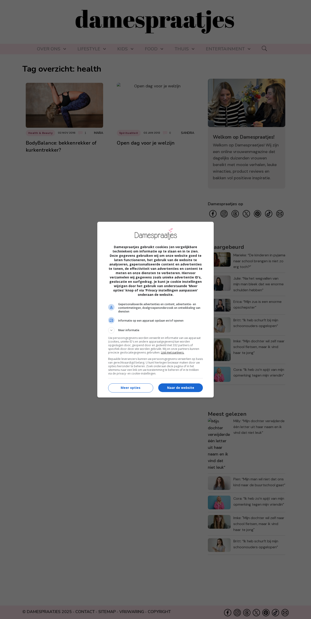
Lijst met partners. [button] (172, 352)
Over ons (48, 49)
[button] (155, 330)
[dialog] (155, 310)
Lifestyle (88, 49)
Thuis (182, 49)
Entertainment (225, 49)
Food (151, 49)
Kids (122, 49)
